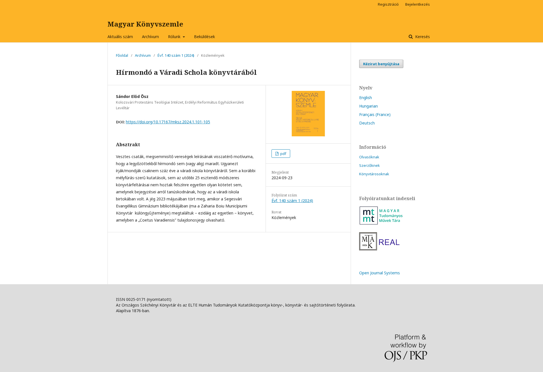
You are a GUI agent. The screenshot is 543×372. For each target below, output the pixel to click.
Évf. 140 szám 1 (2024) (176, 55)
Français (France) (375, 114)
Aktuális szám (120, 36)
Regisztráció (388, 4)
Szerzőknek (369, 165)
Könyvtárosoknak (374, 173)
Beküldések (204, 36)
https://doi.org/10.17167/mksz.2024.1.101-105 (168, 121)
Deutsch (367, 123)
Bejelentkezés (417, 4)
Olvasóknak (369, 156)
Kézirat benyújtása (381, 63)
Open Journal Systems (379, 272)
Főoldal (122, 55)
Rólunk (175, 36)
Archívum (150, 36)
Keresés (422, 36)
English (365, 97)
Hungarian (368, 106)
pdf (282, 153)
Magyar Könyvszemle (145, 24)
